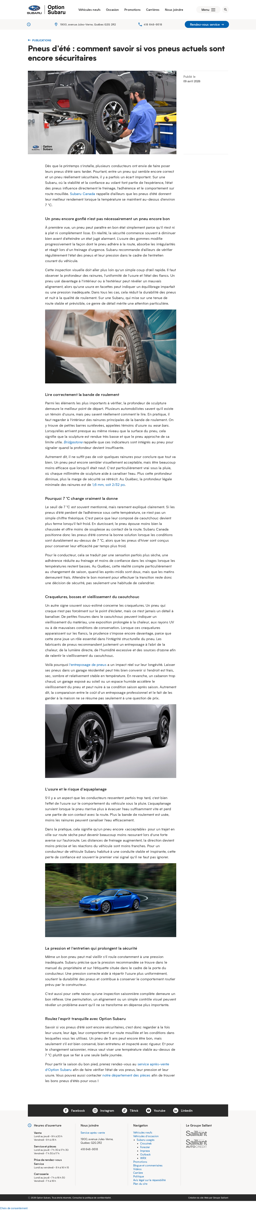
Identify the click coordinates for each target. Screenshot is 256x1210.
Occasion (112, 9)
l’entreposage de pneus (87, 664)
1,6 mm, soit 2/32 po (108, 484)
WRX (143, 1158)
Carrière (138, 1172)
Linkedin (186, 1110)
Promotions (132, 9)
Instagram (106, 1110)
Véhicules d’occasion (146, 1136)
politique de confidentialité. (98, 1197)
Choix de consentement (14, 1208)
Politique (138, 1176)
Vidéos (137, 1169)
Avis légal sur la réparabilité (149, 1180)
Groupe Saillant (220, 1197)
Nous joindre (174, 9)
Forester (145, 1147)
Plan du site (140, 1183)
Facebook (77, 1110)
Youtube (159, 1110)
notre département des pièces (126, 1075)
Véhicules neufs (89, 9)
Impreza (145, 1150)
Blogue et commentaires (147, 1165)
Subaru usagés (145, 1140)
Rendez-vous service (205, 24)
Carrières (152, 9)
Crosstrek (146, 1143)
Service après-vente (93, 1132)
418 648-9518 (153, 24)
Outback (145, 1154)
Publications (41, 40)
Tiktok (133, 1110)
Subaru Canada (82, 193)
